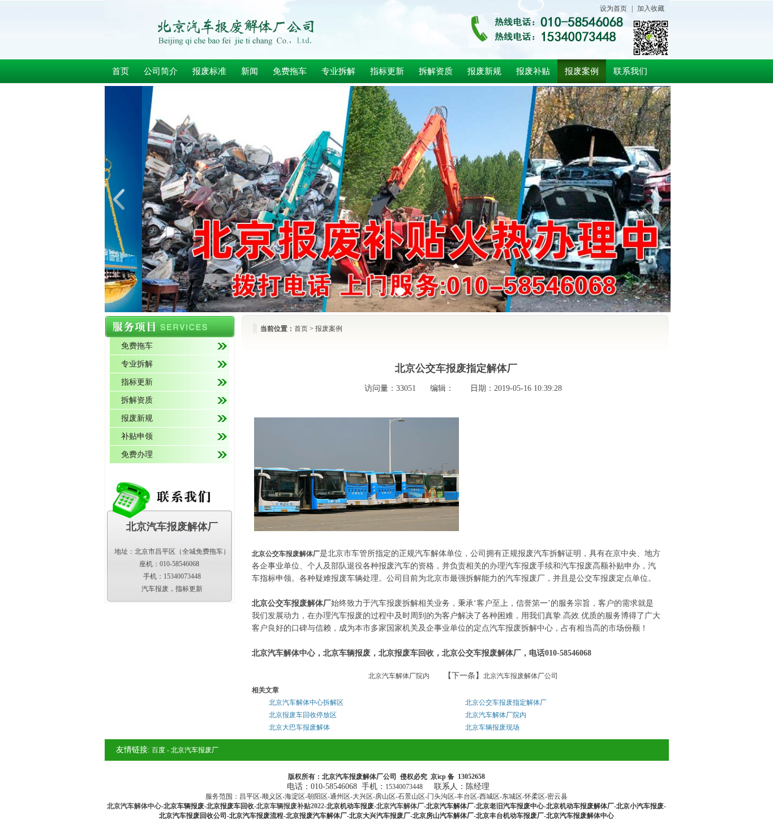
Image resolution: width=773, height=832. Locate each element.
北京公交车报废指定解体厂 (506, 702)
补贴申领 (137, 436)
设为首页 (613, 8)
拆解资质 (436, 71)
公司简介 (161, 71)
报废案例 (582, 71)
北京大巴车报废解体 (299, 727)
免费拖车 (290, 71)
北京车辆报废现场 (492, 727)
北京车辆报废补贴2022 (290, 806)
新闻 (249, 71)
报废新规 (484, 71)
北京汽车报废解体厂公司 (520, 676)
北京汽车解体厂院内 (399, 676)
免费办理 (137, 454)
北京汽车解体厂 (400, 806)
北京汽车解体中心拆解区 (306, 702)
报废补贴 (533, 71)
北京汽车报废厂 (194, 750)
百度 (158, 750)
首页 (120, 71)
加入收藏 (650, 8)
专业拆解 (338, 71)
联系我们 (630, 71)
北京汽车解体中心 (134, 806)
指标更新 (387, 71)
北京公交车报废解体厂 (286, 554)
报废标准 (209, 71)
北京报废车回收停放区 (303, 715)
